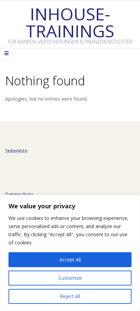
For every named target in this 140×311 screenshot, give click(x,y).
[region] (70, 253)
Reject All (70, 296)
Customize (70, 278)
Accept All (70, 259)
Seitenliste (16, 151)
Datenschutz (19, 194)
